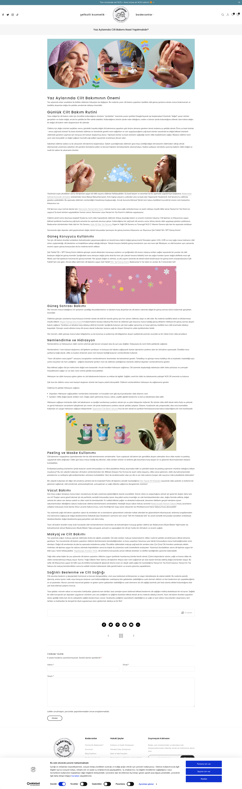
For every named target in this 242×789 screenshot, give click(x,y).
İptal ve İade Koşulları (118, 753)
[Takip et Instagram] (12, 14)
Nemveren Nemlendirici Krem (91, 209)
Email (126, 664)
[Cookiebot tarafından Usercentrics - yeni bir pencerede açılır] (33, 784)
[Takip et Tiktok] (17, 14)
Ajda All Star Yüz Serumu (101, 224)
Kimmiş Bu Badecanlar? (94, 745)
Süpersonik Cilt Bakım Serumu (105, 408)
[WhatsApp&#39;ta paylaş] (138, 625)
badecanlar (144, 14)
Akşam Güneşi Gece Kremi (71, 321)
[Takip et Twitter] (8, 14)
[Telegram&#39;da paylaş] (124, 625)
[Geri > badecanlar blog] (121, 636)
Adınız (50, 664)
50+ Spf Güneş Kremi (119, 262)
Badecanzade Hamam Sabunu (164, 503)
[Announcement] (121, 2)
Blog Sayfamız (90, 753)
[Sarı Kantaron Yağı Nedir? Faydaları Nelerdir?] (133, 636)
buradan (75, 776)
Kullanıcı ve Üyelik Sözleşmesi (122, 745)
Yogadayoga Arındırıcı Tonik (85, 551)
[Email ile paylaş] (131, 625)
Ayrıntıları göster (146, 784)
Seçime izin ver (203, 771)
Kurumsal (89, 749)
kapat (3, 2)
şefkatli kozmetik (92, 14)
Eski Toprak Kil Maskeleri (150, 481)
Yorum (50, 676)
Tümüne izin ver (204, 764)
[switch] (83, 784)
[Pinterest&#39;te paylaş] (117, 625)
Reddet (204, 779)
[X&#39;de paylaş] (111, 625)
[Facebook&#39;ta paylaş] (104, 625)
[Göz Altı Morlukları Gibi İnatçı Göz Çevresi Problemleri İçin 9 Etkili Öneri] (108, 636)
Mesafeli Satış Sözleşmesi (120, 749)
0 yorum (188, 612)
